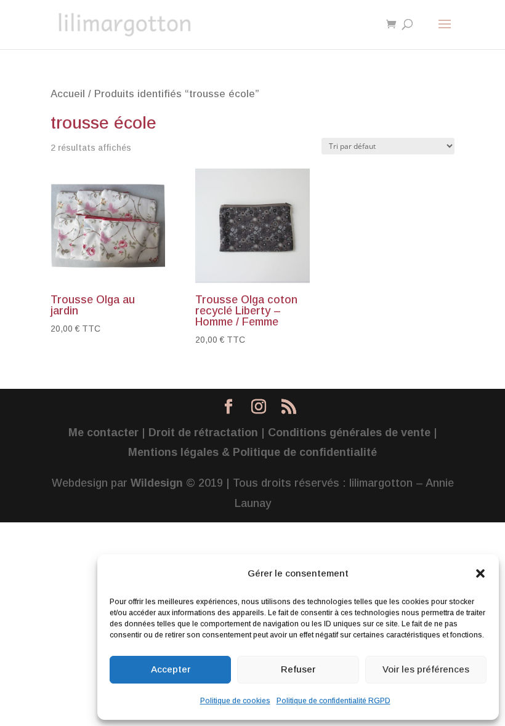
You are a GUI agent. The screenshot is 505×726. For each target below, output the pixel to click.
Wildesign (157, 483)
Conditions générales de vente (349, 432)
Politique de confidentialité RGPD (333, 700)
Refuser (298, 669)
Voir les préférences (425, 669)
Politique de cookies (235, 700)
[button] (480, 573)
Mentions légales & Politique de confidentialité (252, 452)
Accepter (170, 669)
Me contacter (103, 432)
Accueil (67, 94)
